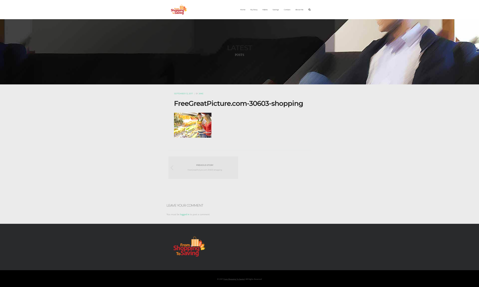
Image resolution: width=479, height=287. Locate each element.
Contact (287, 10)
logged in (184, 214)
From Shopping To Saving (233, 279)
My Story (253, 10)
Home (242, 10)
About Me (299, 10)
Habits (265, 10)
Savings (276, 10)
